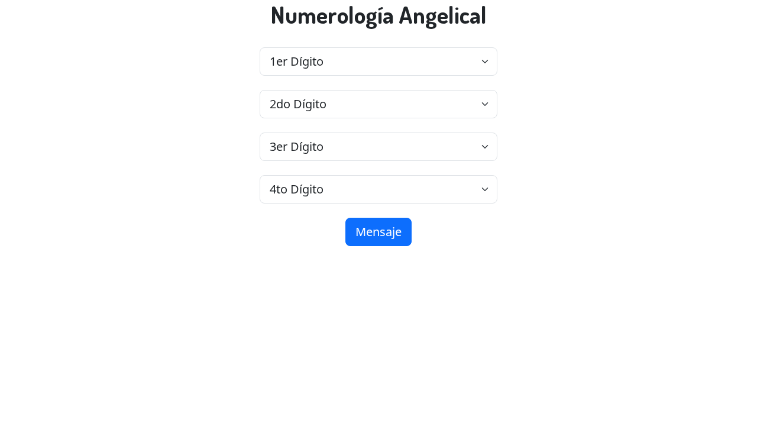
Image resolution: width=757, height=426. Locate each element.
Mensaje (378, 232)
